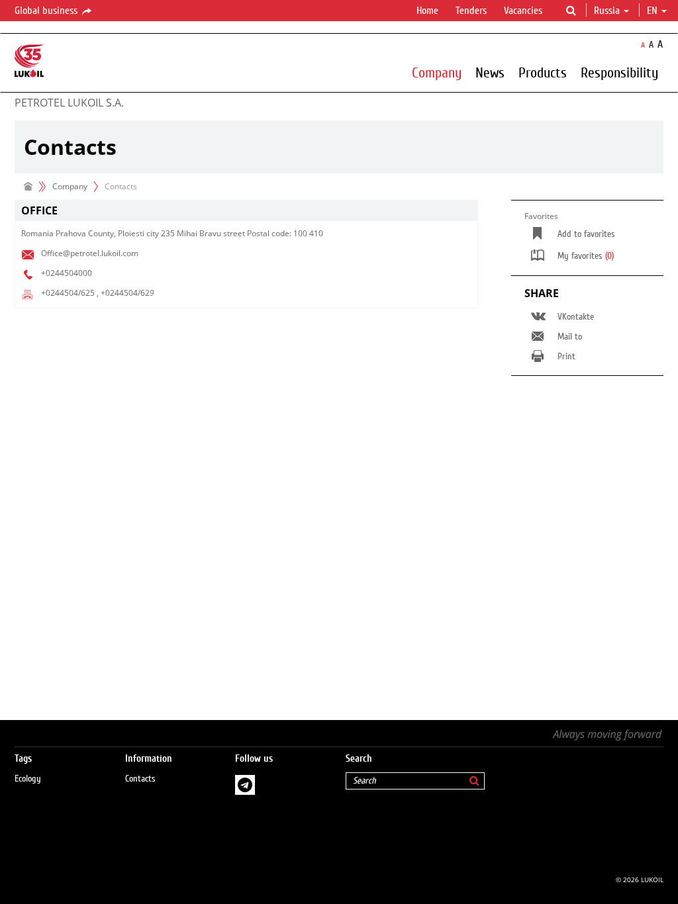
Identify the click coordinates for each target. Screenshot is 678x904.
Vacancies (523, 11)
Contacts (140, 779)
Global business (47, 11)
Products (542, 72)
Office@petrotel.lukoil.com (89, 253)
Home (427, 11)
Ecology (28, 779)
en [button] (653, 11)
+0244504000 (66, 273)
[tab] (246, 211)
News (490, 72)
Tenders (471, 11)
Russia (607, 11)
